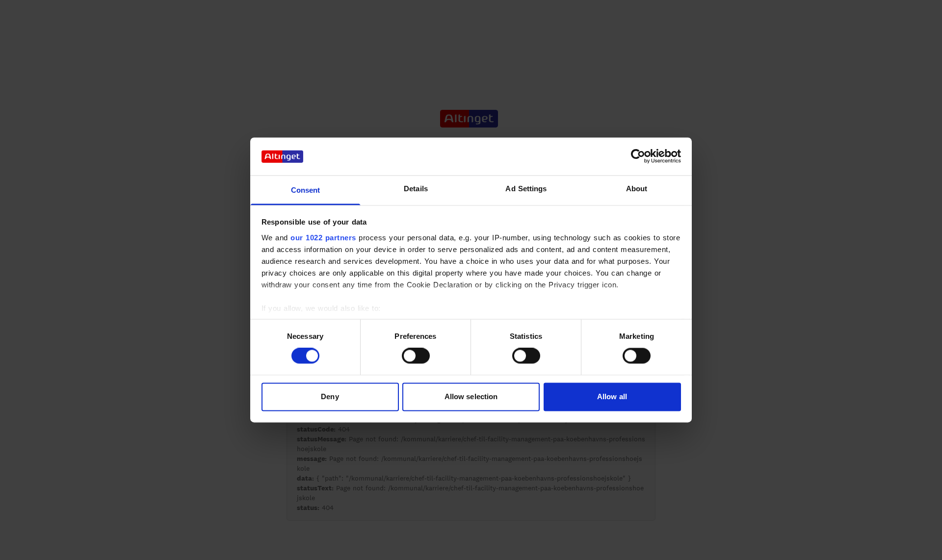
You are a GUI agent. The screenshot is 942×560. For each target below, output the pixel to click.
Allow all (612, 396)
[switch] (416, 356)
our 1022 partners (323, 237)
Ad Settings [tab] (526, 188)
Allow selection (471, 396)
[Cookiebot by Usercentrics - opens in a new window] (638, 156)
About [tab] (637, 188)
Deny (330, 396)
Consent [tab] (305, 190)
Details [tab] (416, 188)
